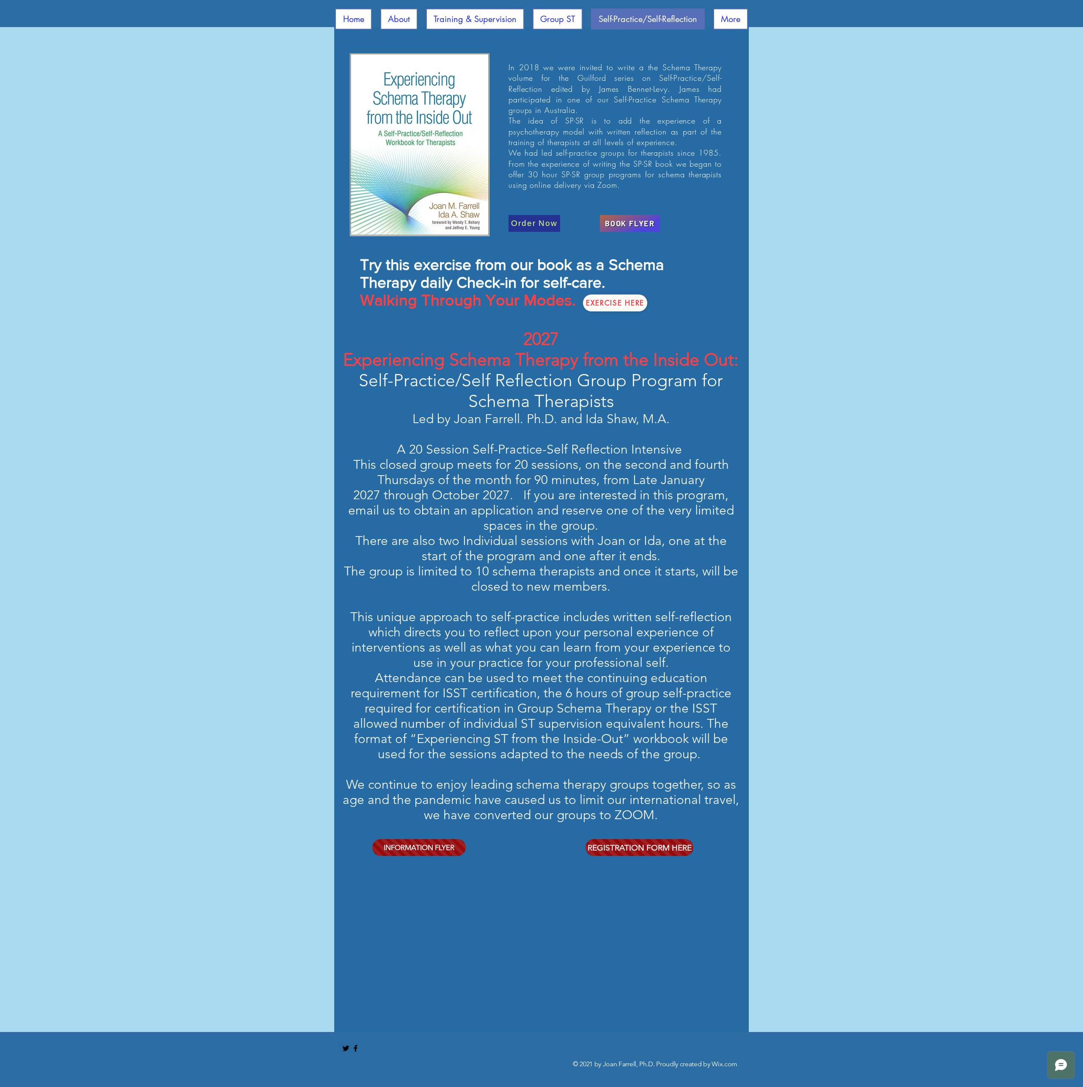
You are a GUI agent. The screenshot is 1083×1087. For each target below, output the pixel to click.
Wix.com (724, 1064)
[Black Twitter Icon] (345, 1048)
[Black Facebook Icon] (355, 1048)
